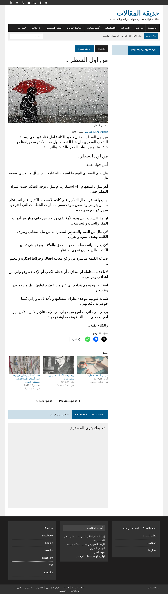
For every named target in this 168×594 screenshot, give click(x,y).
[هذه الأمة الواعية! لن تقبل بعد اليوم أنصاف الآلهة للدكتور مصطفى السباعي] (24, 365)
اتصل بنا (22, 27)
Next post (45, 400)
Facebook (47, 535)
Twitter (48, 528)
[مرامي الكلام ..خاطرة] (92, 365)
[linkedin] (28, 2)
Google (49, 543)
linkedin (48, 550)
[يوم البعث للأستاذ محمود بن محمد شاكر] (58, 365)
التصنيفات (110, 27)
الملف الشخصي (52, 588)
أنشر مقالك (93, 27)
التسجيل (62, 591)
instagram (47, 557)
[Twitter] (46, 2)
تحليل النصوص (53, 27)
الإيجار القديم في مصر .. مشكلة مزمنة (86, 544)
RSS (51, 565)
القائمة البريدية (74, 27)
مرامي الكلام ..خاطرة (98, 375)
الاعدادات (28, 588)
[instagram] (22, 2)
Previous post (68, 400)
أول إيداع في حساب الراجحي (90, 556)
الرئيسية (152, 27)
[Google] (34, 2)
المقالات (125, 27)
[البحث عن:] (26, 35)
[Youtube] (11, 2)
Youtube (48, 572)
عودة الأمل (99, 552)
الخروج (18, 588)
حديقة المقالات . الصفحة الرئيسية (139, 528)
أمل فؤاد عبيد (90, 132)
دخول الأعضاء (75, 591)
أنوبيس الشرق (97, 548)
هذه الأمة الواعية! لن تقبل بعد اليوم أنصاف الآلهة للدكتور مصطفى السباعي (26, 378)
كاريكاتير (36, 27)
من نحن (139, 27)
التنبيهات (39, 588)
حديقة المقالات (154, 588)
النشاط (66, 588)
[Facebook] (40, 2)
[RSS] (17, 2)
